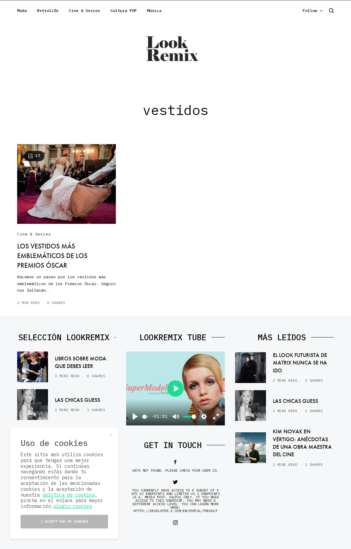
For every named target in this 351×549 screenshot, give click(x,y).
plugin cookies (72, 506)
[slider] (145, 416)
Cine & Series (34, 234)
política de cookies (69, 495)
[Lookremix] (175, 48)
